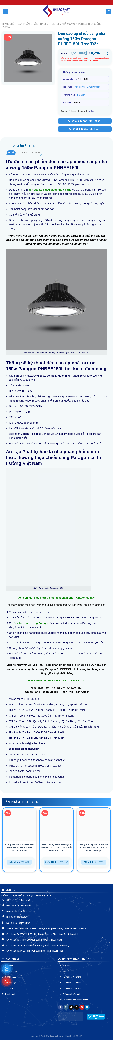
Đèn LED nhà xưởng (63, 23)
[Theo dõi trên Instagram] (66, 1007)
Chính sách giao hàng (72, 988)
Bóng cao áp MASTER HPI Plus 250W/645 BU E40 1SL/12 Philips (19, 847)
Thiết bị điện (10, 982)
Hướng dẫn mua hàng (72, 977)
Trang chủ (7, 23)
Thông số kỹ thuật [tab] (30, 153)
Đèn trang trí (10, 994)
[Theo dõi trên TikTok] (71, 1007)
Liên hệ (66, 971)
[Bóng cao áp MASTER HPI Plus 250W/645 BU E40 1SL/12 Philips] (19, 824)
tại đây (91, 111)
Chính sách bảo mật (71, 994)
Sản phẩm (24, 23)
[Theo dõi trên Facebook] (60, 1007)
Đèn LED (9, 965)
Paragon (81, 95)
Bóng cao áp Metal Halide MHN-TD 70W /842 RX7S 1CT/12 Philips (94, 847)
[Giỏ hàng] (108, 11)
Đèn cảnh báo (11, 971)
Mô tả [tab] (11, 153)
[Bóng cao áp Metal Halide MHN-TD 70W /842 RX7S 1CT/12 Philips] (93, 824)
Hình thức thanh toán (72, 982)
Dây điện (9, 988)
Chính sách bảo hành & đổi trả (76, 1000)
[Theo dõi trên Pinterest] (81, 1007)
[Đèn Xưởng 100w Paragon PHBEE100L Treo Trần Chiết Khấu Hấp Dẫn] (56, 824)
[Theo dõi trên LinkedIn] (87, 1007)
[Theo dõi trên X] (76, 1007)
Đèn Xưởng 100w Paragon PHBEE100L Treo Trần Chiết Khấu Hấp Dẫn (56, 847)
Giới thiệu (67, 965)
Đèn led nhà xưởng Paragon (87, 87)
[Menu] (5, 11)
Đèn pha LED (40, 23)
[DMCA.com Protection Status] (96, 1016)
